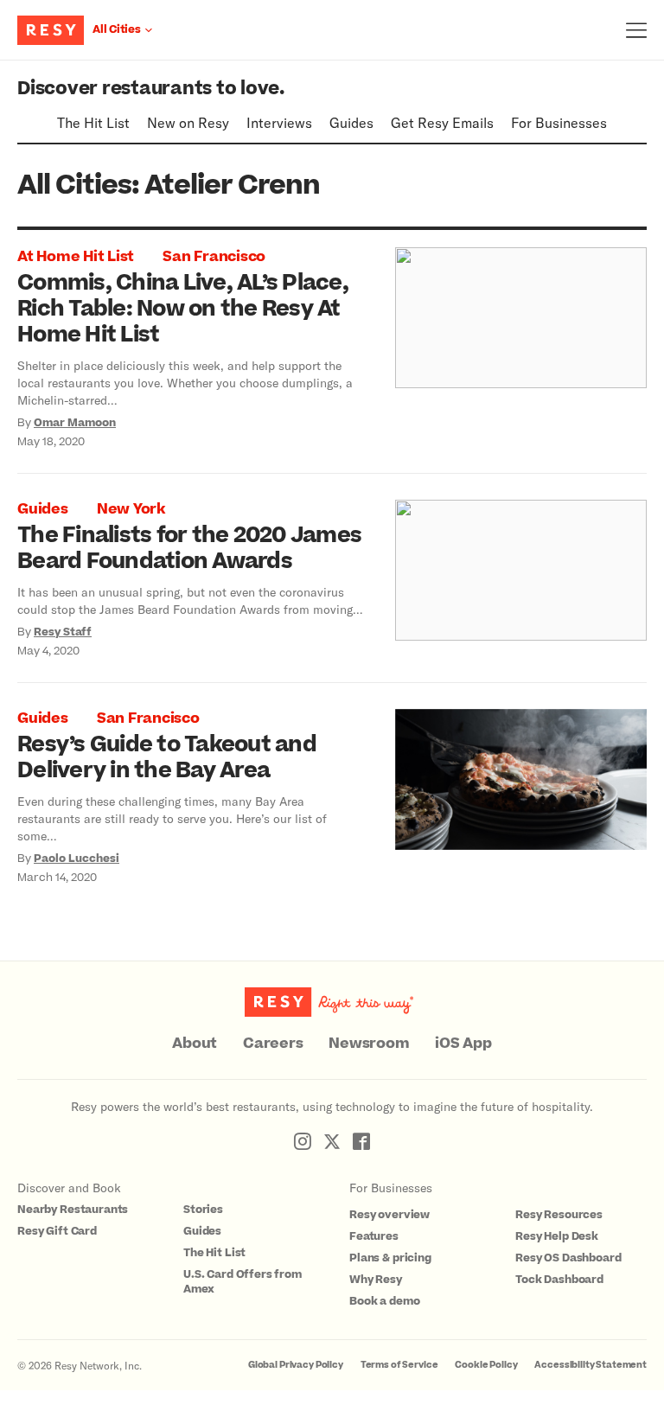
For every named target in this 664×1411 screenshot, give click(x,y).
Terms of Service (399, 1364)
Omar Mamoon (75, 423)
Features (374, 1236)
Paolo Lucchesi (76, 858)
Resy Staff (63, 632)
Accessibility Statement (590, 1364)
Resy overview (389, 1215)
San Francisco (214, 256)
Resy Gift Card (57, 1231)
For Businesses (559, 122)
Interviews (279, 122)
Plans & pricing (390, 1258)
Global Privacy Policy (295, 1364)
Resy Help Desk (556, 1236)
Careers (273, 1043)
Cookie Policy (486, 1364)
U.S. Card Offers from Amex (242, 1282)
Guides (351, 122)
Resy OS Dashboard (568, 1258)
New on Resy (188, 122)
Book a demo (384, 1301)
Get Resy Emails (442, 122)
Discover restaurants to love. (150, 88)
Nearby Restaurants (72, 1209)
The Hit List (93, 122)
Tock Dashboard (559, 1279)
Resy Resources (559, 1215)
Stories (203, 1209)
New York (131, 509)
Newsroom (369, 1043)
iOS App (463, 1043)
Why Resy (375, 1279)
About (194, 1043)
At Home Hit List (75, 256)
